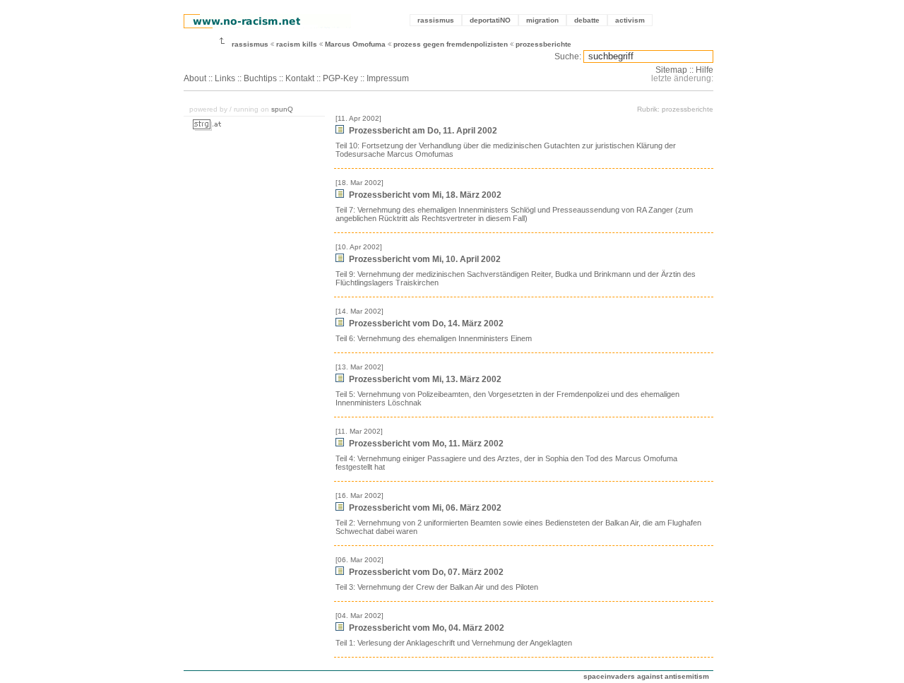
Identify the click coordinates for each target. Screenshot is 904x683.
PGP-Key (340, 78)
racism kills (296, 44)
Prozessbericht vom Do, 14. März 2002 (425, 323)
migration (542, 20)
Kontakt (299, 78)
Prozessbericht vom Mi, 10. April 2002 (424, 259)
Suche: (567, 56)
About (195, 78)
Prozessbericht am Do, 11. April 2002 (422, 131)
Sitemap (671, 70)
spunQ (282, 109)
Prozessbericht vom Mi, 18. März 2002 (424, 195)
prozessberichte (543, 44)
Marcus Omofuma (355, 44)
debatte (587, 20)
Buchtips (260, 78)
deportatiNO (490, 20)
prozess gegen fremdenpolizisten (450, 44)
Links (225, 78)
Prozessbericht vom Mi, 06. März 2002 (424, 508)
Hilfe (704, 70)
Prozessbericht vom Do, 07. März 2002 (425, 572)
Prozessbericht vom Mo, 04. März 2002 (425, 628)
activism (630, 20)
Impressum (388, 78)
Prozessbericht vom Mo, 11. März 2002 (425, 444)
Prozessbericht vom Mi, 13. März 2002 (424, 379)
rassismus (435, 20)
